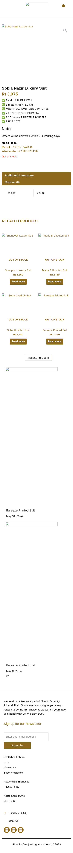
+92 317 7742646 (22, 147)
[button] (7, 7)
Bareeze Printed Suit (20, 510)
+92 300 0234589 (27, 151)
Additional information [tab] (19, 175)
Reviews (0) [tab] (12, 182)
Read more (18, 281)
